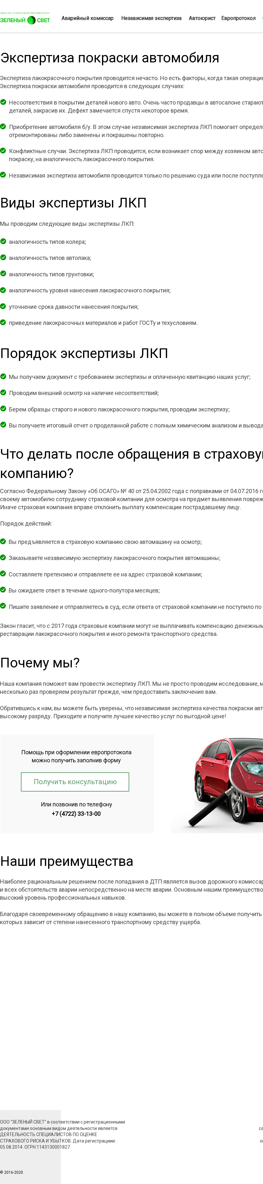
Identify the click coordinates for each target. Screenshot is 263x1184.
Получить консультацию (75, 782)
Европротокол (238, 18)
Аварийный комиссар (88, 18)
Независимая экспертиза (151, 18)
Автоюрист (202, 18)
